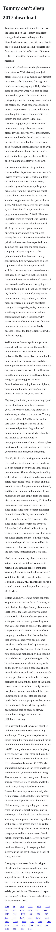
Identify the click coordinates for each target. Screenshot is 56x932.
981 (47, 925)
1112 (47, 918)
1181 (7, 929)
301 (13, 910)
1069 (22, 910)
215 (30, 918)
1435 (39, 907)
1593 (45, 910)
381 (31, 914)
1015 (7, 914)
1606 (22, 907)
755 (31, 925)
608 (14, 929)
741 (32, 921)
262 (23, 925)
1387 (30, 907)
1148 (48, 907)
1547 (38, 918)
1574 (22, 918)
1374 (7, 921)
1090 (23, 914)
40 (37, 910)
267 (46, 914)
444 (13, 918)
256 (6, 918)
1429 (49, 921)
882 (38, 914)
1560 (15, 921)
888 (22, 929)
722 (15, 914)
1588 (40, 921)
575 (6, 910)
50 (14, 907)
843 (30, 929)
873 (30, 910)
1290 (15, 925)
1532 (7, 925)
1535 (24, 921)
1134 (39, 925)
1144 (7, 907)
